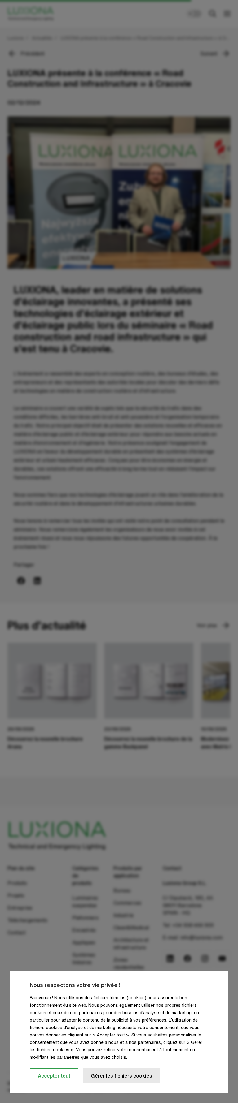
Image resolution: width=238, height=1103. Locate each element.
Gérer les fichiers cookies (121, 1075)
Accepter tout (54, 1075)
